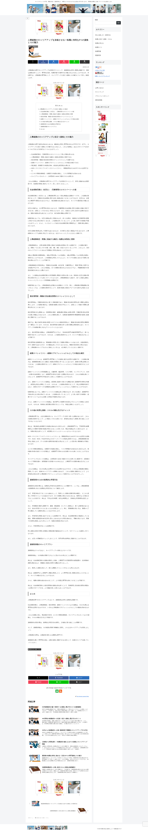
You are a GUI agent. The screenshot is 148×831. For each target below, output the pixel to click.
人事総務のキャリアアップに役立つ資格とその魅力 (53, 109)
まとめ (43, 129)
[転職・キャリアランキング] (99, 73)
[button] (85, 62)
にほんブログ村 (100, 70)
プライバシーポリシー (102, 96)
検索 (96, 20)
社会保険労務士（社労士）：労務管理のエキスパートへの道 (57, 111)
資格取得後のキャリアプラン (49, 126)
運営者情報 (98, 100)
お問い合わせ (99, 88)
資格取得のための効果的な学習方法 (51, 124)
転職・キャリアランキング (102, 76)
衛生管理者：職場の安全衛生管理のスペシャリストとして (57, 116)
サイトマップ (99, 92)
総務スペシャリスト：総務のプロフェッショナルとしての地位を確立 (60, 119)
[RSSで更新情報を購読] (60, 691)
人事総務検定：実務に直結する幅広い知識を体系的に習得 (57, 114)
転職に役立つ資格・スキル (35, 649)
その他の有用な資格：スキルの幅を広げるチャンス (55, 121)
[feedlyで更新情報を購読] (57, 691)
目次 (56, 105)
